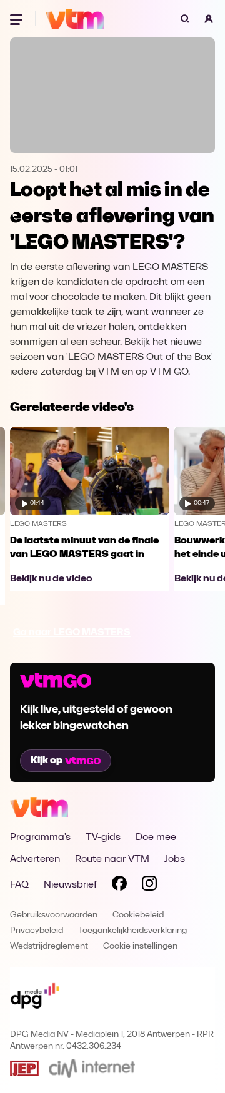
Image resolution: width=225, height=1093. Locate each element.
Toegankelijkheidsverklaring (132, 931)
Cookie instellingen (140, 946)
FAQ (19, 885)
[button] (208, 18)
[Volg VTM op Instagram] (149, 886)
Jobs (174, 859)
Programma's (40, 838)
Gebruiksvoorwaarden (54, 915)
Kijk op (46, 761)
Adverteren (35, 859)
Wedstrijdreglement (49, 946)
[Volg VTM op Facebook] (119, 886)
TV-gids (103, 838)
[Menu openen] (17, 18)
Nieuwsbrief (70, 885)
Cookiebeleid (138, 915)
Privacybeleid (36, 931)
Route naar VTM (112, 859)
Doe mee (156, 838)
